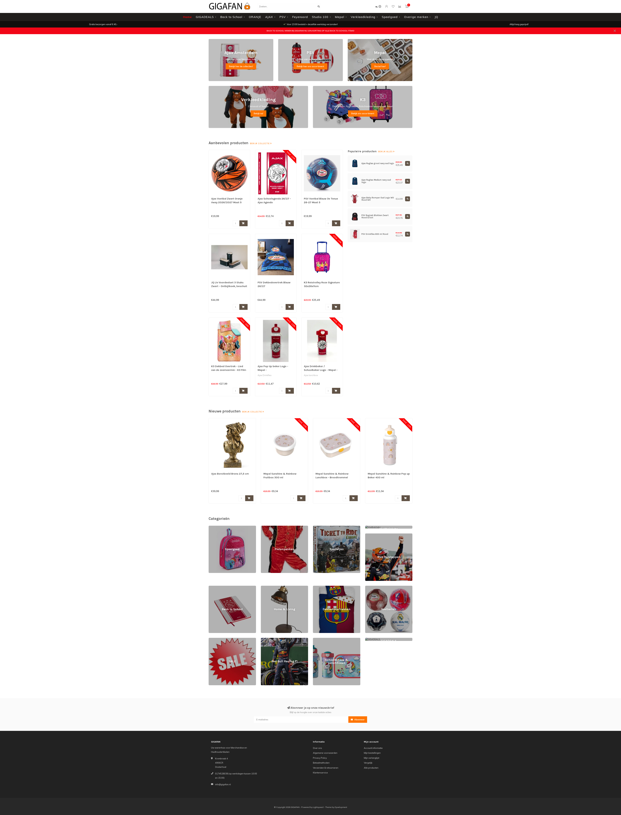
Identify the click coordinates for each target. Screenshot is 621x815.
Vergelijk (368, 762)
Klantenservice (320, 772)
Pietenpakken (268, 527)
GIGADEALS (205, 17)
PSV (282, 17)
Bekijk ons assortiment (362, 113)
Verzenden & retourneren (325, 767)
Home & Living (268, 587)
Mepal (339, 17)
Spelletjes (318, 527)
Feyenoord (300, 17)
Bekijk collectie (260, 143)
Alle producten (371, 767)
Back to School (231, 17)
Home (187, 17)
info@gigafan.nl (223, 784)
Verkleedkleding (363, 17)
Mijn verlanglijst (371, 758)
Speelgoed (390, 17)
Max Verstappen (373, 535)
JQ (436, 17)
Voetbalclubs (371, 527)
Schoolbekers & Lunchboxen (327, 639)
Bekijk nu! (258, 113)
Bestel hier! (380, 66)
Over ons (317, 748)
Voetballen (370, 587)
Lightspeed (318, 807)
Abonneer (359, 719)
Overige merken (416, 17)
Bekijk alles (385, 151)
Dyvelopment (341, 807)
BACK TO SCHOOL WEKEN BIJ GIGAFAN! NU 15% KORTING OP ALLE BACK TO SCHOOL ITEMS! (310, 30)
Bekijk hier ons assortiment (310, 66)
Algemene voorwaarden (325, 753)
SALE (211, 639)
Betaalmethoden (321, 762)
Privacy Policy (320, 758)
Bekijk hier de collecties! (241, 66)
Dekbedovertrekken (323, 587)
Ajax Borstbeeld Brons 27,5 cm (230, 473)
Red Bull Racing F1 (270, 639)
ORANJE (255, 17)
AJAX (269, 17)
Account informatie (373, 748)
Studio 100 (320, 17)
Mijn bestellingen (372, 753)
